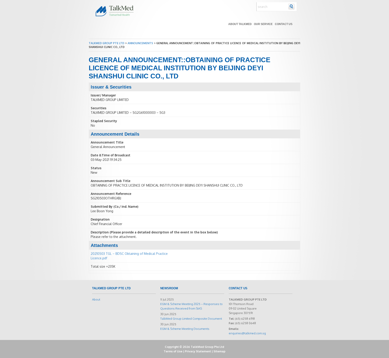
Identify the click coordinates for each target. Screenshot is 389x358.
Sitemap (219, 351)
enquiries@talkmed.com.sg (247, 333)
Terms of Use (173, 351)
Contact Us (283, 24)
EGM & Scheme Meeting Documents (184, 329)
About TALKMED (240, 24)
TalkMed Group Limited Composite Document (191, 318)
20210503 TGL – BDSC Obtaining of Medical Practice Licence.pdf (129, 256)
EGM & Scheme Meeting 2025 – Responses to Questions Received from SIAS (191, 306)
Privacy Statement (198, 351)
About (96, 299)
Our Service (263, 24)
